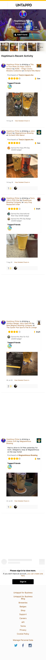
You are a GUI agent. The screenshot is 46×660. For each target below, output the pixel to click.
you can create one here (32, 575)
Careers (23, 618)
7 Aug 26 (9, 262)
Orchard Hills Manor (32, 71)
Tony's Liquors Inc (26, 75)
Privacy (23, 630)
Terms (23, 626)
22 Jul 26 (9, 501)
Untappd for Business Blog (23, 597)
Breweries (23, 603)
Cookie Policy (23, 634)
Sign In (23, 581)
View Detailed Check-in (22, 121)
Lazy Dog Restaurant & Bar (19, 203)
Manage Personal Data (23, 640)
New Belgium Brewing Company (19, 325)
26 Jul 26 (9, 380)
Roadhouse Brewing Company (19, 201)
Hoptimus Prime (12, 64)
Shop (23, 610)
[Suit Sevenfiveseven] (15, 188)
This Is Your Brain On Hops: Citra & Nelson (20, 66)
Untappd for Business (23, 592)
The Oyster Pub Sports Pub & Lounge (21, 327)
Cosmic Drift (11, 441)
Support (23, 614)
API (23, 622)
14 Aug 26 (9, 121)
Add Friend (22, 34)
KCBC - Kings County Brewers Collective (19, 70)
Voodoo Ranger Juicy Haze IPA (19, 323)
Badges (23, 606)
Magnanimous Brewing (24, 133)
